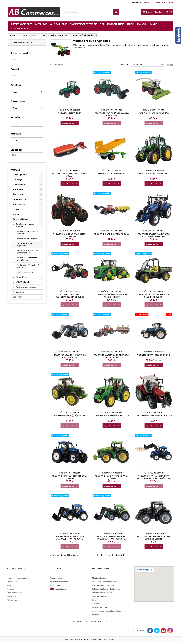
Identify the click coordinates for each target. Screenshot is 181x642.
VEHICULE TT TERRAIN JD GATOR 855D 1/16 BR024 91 (154, 295)
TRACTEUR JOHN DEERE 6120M (154, 173)
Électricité (18, 194)
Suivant (121, 555)
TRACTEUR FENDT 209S (69, 113)
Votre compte (16, 568)
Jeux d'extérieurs (25, 272)
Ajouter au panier (69, 123)
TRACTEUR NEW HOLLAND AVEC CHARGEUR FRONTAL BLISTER (69, 537)
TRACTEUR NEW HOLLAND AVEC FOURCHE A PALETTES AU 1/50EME (153, 477)
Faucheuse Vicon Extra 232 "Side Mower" (69, 174)
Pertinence (147, 64)
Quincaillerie (19, 184)
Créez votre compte (164, 2)
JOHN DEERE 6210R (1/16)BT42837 (69, 415)
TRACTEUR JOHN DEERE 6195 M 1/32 (111, 415)
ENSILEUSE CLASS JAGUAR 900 (154, 113)
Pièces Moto (21, 277)
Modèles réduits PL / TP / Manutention (27, 251)
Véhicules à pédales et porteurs (27, 232)
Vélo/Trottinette (23, 282)
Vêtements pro (20, 199)
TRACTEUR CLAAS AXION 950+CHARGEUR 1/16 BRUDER (69, 295)
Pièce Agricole (20, 174)
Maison (16, 214)
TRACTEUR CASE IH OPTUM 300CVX (111, 234)
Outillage (17, 179)
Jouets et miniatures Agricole (25, 225)
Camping (20, 292)
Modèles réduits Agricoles (24, 244)
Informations (100, 568)
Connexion (146, 2)
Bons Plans (18, 297)
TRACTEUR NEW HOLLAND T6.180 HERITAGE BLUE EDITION (154, 235)
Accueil (15, 169)
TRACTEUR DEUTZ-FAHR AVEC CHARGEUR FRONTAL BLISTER (111, 537)
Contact (55, 568)
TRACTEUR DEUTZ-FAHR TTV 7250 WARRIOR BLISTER (154, 537)
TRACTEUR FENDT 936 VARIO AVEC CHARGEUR (112, 114)
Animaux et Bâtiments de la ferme (27, 258)
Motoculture (19, 204)
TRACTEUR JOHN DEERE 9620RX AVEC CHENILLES (111, 295)
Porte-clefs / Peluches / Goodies (28, 266)
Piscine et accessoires (26, 287)
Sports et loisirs (20, 219)
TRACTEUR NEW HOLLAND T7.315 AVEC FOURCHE (70, 356)
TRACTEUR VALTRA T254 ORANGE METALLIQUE (69, 235)
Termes (105, 621)
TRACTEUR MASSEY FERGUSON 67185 (153, 415)
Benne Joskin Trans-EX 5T (111, 173)
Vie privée (97, 621)
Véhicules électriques (27, 238)
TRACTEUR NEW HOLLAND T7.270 (153, 355)
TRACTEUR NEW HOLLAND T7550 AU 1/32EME (69, 477)
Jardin (16, 209)
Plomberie (18, 189)
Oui (14, 155)
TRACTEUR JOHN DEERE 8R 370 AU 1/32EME (111, 477)
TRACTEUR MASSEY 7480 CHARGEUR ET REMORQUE (112, 356)
